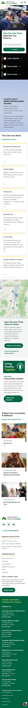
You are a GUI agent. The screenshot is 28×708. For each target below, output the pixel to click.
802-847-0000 (6, 617)
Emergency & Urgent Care (12, 146)
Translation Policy (6, 701)
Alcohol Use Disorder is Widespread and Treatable (11, 474)
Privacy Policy (5, 698)
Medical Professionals (8, 567)
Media (3, 569)
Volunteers (5, 561)
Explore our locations (13, 345)
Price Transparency (7, 692)
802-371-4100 (6, 636)
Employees (5, 572)
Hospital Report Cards (7, 695)
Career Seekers (6, 564)
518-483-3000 (6, 666)
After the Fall (7, 443)
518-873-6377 (6, 656)
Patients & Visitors (7, 558)
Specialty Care (8, 214)
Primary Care (7, 192)
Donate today (8, 590)
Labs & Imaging (8, 169)
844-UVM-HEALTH (11, 531)
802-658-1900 (6, 685)
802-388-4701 (6, 675)
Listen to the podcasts (10, 399)
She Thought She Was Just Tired (11, 503)
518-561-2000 (6, 646)
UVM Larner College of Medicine (11, 543)
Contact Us (5, 704)
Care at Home (8, 237)
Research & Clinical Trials (9, 541)
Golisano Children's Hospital (12, 259)
